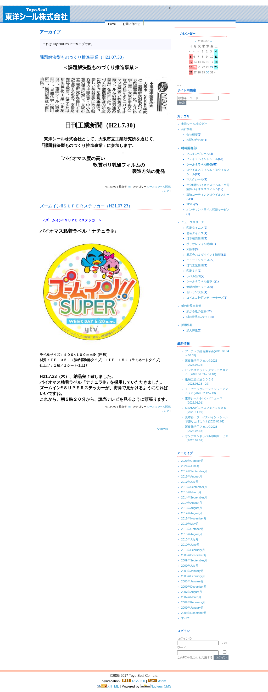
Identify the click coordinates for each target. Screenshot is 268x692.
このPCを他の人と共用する (195, 657)
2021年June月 (190, 466)
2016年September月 (194, 487)
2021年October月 (192, 460)
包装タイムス (195, 233)
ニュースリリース (192, 222)
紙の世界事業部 (191, 305)
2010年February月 (193, 549)
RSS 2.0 (138, 681)
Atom (161, 681)
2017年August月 (191, 476)
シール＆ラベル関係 (159, 186)
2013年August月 (191, 507)
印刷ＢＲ (192, 270)
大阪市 (190, 249)
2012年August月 (191, 513)
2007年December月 (193, 586)
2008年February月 (193, 576)
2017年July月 (189, 481)
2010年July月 (189, 539)
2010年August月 (191, 534)
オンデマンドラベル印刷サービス (208, 209)
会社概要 (192, 134)
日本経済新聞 (195, 238)
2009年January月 (192, 570)
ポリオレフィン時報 (199, 243)
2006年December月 (193, 612)
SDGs (190, 204)
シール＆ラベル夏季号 (200, 281)
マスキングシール (197, 153)
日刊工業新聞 (195, 265)
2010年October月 (192, 528)
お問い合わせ (131, 23)
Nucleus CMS (160, 686)
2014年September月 (194, 497)
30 (207, 72)
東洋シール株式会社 (194, 123)
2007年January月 (192, 607)
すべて (185, 618)
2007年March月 (191, 597)
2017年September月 (194, 471)
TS (129, 186)
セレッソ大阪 (195, 292)
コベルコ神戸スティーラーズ (205, 297)
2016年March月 (191, 492)
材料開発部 (189, 148)
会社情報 (187, 129)
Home (112, 23)
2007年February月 (193, 602)
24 (211, 67)
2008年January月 (192, 581)
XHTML (113, 686)
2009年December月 (193, 555)
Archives (162, 428)
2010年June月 (190, 544)
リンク (165, 190)
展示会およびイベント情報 (203, 254)
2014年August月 (191, 502)
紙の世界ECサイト (198, 316)
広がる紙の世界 (196, 311)
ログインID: (184, 638)
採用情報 (187, 324)
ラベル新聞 (193, 276)
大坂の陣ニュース (197, 286)
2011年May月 (190, 523)
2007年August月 (191, 591)
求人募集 (192, 330)
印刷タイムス (195, 227)
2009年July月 (189, 565)
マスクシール (195, 179)
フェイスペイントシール (202, 158)
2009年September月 (194, 560)
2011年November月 (193, 518)
